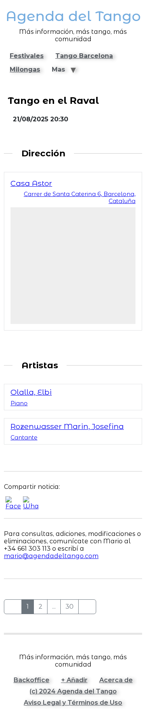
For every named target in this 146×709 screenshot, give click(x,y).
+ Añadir (74, 680)
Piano (19, 403)
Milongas (25, 69)
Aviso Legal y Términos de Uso (73, 702)
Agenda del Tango (73, 16)
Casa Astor (31, 183)
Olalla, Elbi (31, 392)
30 (69, 606)
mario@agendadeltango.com (51, 556)
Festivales (27, 56)
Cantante (24, 437)
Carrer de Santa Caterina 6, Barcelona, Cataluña (79, 198)
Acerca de (116, 680)
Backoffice (31, 680)
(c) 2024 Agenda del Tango (73, 691)
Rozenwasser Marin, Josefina (67, 426)
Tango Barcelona (84, 56)
